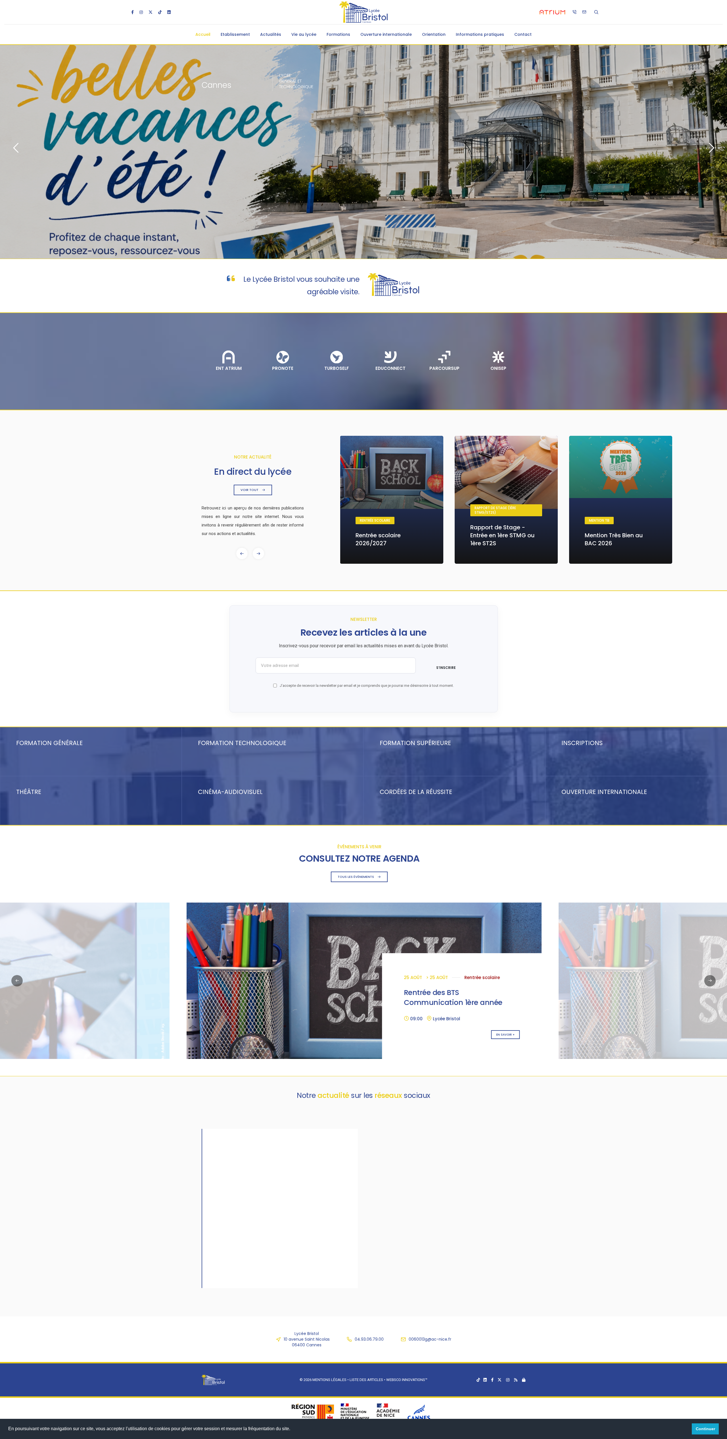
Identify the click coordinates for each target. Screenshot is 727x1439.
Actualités (270, 34)
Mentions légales (329, 1380)
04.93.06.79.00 (369, 1339)
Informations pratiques (480, 34)
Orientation (434, 34)
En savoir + (133, 1034)
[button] (258, 553)
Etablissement (235, 34)
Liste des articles (367, 1380)
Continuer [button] (705, 1428)
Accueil (202, 34)
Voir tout (250, 490)
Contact (523, 34)
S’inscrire (446, 667)
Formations (338, 34)
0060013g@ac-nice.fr (430, 1339)
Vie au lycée (303, 34)
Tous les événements (356, 876)
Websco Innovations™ (406, 1380)
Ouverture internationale (386, 34)
